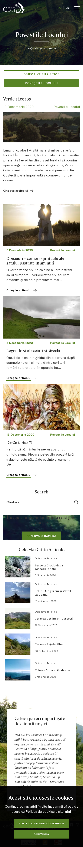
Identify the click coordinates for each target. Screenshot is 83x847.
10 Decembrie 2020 (18, 107)
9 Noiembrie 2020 (45, 676)
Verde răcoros (17, 99)
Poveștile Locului (41, 83)
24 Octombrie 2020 (46, 625)
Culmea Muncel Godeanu (52, 670)
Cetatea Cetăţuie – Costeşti (54, 618)
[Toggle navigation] (77, 7)
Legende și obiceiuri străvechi (33, 350)
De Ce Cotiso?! (19, 442)
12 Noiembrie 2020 (46, 600)
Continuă (41, 834)
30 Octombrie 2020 (46, 650)
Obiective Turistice (41, 74)
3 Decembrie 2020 (19, 342)
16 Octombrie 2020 (20, 434)
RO (59, 7)
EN (67, 7)
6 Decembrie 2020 (19, 250)
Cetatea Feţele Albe (49, 644)
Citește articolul (15, 190)
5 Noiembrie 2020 (45, 575)
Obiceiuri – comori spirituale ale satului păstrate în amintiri (35, 260)
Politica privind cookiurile (41, 823)
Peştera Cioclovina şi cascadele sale (50, 566)
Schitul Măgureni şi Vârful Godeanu (53, 592)
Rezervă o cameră (41, 535)
